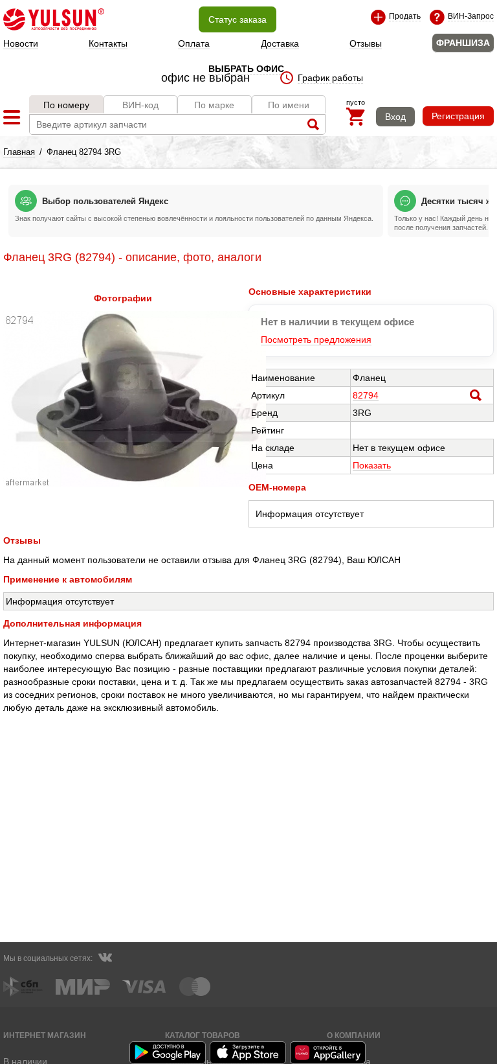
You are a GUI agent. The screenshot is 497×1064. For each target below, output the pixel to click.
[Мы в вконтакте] (105, 959)
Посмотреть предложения (316, 339)
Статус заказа (237, 19)
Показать (372, 465)
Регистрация (458, 116)
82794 (366, 395)
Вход (395, 116)
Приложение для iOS (248, 1052)
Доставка (280, 43)
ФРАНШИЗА (463, 43)
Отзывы (365, 43)
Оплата (194, 43)
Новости (20, 43)
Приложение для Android (168, 1052)
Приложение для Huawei (329, 1052)
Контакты (108, 43)
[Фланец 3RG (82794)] (134, 483)
